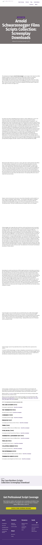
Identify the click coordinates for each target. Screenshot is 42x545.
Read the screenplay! (18, 407)
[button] (39, 4)
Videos (36, 4)
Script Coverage (21, 2)
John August (7, 399)
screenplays (11, 393)
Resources (31, 4)
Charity (12, 536)
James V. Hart (33, 398)
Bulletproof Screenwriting (17, 41)
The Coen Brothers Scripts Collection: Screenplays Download (15, 481)
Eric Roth (28, 398)
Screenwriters (4, 523)
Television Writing (5, 529)
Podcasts (27, 2)
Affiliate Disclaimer (34, 531)
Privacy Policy (33, 528)
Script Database (36, 2)
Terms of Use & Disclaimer (35, 527)
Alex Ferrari (13, 534)
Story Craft (4, 525)
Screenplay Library (5, 527)
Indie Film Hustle (14, 526)
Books (23, 529)
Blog (31, 2)
